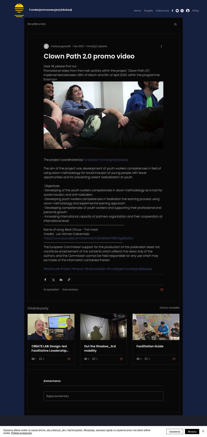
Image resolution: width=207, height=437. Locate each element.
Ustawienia (174, 431)
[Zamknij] (203, 431)
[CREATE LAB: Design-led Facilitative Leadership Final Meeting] (51, 327)
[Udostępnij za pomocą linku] (69, 279)
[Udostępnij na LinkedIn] (61, 279)
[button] (175, 24)
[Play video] (103, 115)
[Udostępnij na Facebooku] (45, 279)
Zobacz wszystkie (170, 307)
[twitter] (182, 10)
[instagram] (177, 10)
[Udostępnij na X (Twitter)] (53, 279)
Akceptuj (192, 431)
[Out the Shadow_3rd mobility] (103, 327)
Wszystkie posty (36, 24)
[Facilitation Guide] (156, 327)
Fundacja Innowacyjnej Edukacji (50, 10)
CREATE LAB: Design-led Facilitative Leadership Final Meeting (49, 348)
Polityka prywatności (21, 433)
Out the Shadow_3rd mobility (100, 348)
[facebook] (172, 10)
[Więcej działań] (161, 46)
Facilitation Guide (149, 346)
